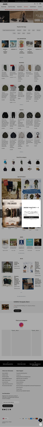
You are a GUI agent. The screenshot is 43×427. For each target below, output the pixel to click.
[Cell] (39, 200)
